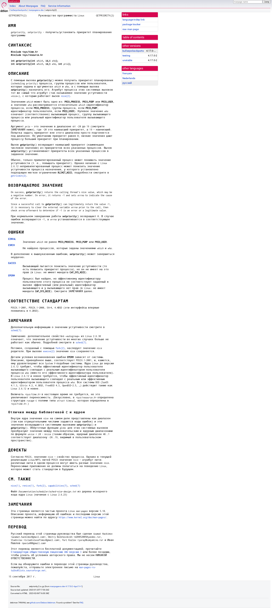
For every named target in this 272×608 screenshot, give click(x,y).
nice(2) (65, 96)
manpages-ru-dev (36, 10)
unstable (127, 60)
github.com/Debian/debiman (42, 603)
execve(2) (49, 351)
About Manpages (28, 5)
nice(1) (15, 485)
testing (126, 55)
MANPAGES (14, 1)
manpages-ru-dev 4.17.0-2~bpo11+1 (66, 586)
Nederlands (128, 78)
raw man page (130, 29)
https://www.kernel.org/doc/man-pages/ (82, 517)
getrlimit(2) (18, 175)
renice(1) (28, 485)
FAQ (43, 5)
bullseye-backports (19, 10)
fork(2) (60, 348)
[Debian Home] (4, 6)
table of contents (133, 37)
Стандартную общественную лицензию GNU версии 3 (46, 552)
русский (127, 82)
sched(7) (16, 330)
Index (13, 5)
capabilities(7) (57, 485)
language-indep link (133, 19)
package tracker (131, 24)
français (127, 73)
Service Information (59, 5)
